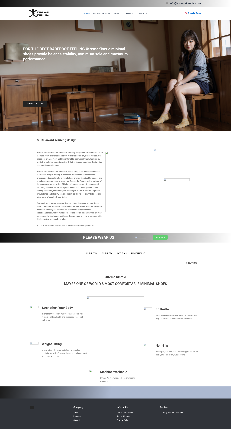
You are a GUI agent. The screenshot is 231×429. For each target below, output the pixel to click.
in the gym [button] (91, 253)
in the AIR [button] (122, 253)
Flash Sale (194, 13)
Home (87, 13)
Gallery (129, 13)
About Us (118, 13)
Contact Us (142, 13)
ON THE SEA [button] (107, 253)
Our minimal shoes (101, 13)
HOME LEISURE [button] (138, 253)
